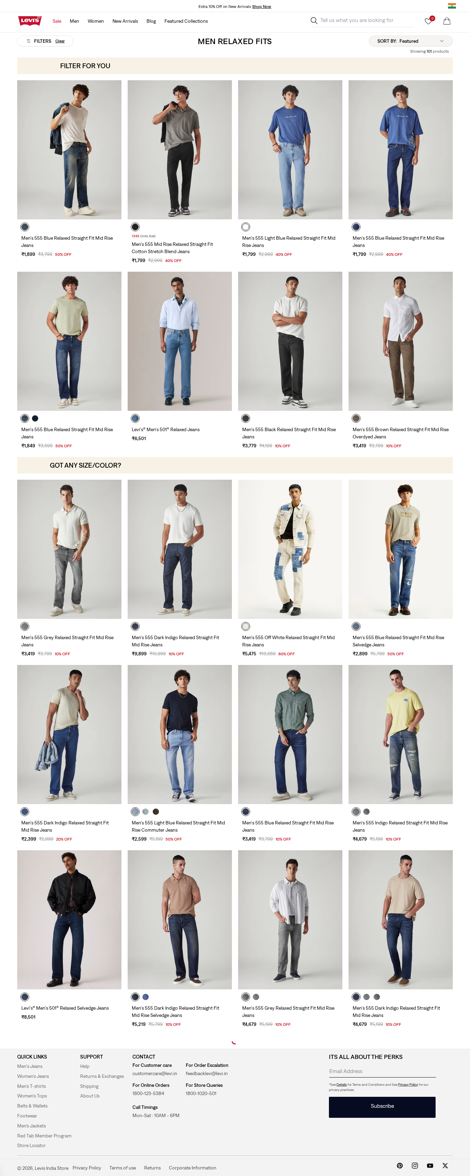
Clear (60, 41)
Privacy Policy (408, 1084)
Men (74, 21)
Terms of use (122, 1167)
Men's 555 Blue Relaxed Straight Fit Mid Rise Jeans (67, 241)
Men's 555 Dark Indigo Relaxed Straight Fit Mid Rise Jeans (175, 641)
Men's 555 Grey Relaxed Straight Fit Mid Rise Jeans (67, 641)
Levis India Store (51, 1168)
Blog (151, 21)
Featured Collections (186, 21)
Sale (57, 21)
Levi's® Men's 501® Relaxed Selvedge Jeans (65, 1008)
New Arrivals (125, 21)
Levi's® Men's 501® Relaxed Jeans (166, 429)
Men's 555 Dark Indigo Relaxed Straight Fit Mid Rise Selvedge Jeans (175, 1011)
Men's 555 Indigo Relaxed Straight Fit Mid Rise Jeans (400, 826)
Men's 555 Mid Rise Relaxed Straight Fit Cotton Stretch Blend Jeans (172, 247)
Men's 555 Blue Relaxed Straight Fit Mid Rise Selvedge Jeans (398, 641)
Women (96, 21)
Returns (152, 1167)
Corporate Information (192, 1167)
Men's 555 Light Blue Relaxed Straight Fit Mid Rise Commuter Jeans (178, 826)
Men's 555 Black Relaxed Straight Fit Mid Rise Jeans (289, 433)
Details (342, 1084)
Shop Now (261, 6)
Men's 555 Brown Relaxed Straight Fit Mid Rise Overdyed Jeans (401, 433)
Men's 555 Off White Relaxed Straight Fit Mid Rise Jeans (288, 641)
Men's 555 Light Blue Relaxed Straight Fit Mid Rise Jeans (288, 241)
